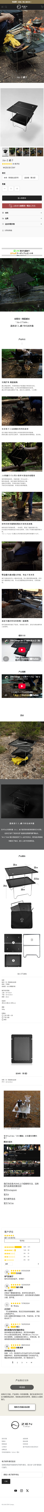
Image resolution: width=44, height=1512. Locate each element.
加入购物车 (22, 198)
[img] (16, 1271)
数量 (3, 184)
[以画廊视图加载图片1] (22, 117)
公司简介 (4, 1447)
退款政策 (25, 1438)
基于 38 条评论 (9, 1238)
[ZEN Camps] (22, 7)
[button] (7, 164)
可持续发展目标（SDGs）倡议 (10, 1452)
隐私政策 (25, 1441)
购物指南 (4, 1444)
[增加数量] (17, 188)
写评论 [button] (22, 1241)
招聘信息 (4, 1449)
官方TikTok (9, 1203)
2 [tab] (22, 777)
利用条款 (25, 1444)
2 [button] (17, 1363)
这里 (18, 1128)
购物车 (4, 1441)
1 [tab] (22, 309)
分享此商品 (8, 230)
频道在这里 (8, 1141)
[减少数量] (4, 188)
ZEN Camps (10, 1504)
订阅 (5, 1481)
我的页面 (4, 1438)
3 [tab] (24, 777)
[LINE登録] (22, 255)
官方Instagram (10, 1190)
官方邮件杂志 (9, 1199)
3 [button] (22, 1363)
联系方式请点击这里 (22, 1407)
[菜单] (2, 7)
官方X (6, 1194)
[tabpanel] (22, 285)
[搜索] (6, 7)
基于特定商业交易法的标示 (30, 1447)
